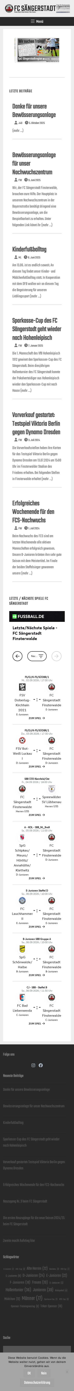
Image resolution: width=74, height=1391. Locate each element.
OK (29, 1373)
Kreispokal (61, 1290)
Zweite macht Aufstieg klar (19, 1241)
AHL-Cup (20, 1269)
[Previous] (23, 54)
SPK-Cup (64, 1299)
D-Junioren (34, 1275)
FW (20, 180)
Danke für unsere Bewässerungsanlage (26, 1090)
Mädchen (12, 1299)
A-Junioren (8, 1269)
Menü (39, 21)
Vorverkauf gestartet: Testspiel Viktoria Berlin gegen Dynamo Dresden (36, 424)
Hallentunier (18, 1290)
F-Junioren (20, 1282)
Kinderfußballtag (29, 249)
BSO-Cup (65, 1269)
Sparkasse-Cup (51, 1299)
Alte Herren (37, 1268)
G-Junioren (56, 1282)
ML (19, 257)
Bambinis (54, 1269)
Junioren (43, 1290)
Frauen (40, 1282)
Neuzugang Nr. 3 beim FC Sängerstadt (25, 1201)
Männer (32, 1298)
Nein (43, 1373)
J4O (20, 123)
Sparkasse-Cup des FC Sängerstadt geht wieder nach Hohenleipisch (36, 329)
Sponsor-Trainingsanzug (25, 1306)
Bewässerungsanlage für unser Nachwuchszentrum (34, 1106)
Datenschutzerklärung (37, 1383)
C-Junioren (13, 1276)
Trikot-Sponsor (51, 1306)
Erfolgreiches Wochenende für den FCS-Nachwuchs (33, 512)
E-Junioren (56, 1275)
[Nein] (67, 1372)
